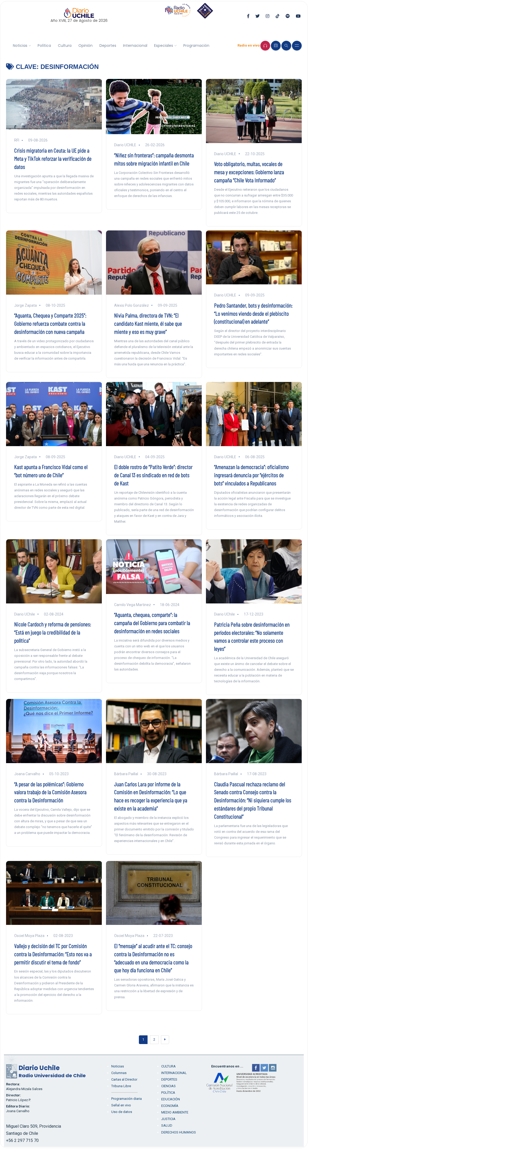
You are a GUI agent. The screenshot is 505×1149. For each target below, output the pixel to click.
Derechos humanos (178, 1132)
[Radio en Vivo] (265, 46)
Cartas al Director (124, 1079)
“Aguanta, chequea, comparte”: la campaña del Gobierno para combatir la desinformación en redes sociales (152, 622)
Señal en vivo (121, 1105)
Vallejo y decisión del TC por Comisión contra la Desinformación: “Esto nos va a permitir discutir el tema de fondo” (53, 953)
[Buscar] (286, 46)
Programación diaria (126, 1099)
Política (44, 45)
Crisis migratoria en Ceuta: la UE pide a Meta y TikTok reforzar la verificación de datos (53, 158)
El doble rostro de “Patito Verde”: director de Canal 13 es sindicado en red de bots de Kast (153, 474)
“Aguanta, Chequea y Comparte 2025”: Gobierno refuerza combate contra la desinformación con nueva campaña (50, 323)
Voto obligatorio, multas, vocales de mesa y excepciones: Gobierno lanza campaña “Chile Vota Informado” (249, 171)
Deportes (107, 45)
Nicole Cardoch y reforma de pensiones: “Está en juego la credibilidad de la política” (52, 632)
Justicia (168, 1119)
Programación (196, 45)
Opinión (85, 45)
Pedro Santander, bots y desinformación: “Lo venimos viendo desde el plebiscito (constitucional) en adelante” (253, 313)
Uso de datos (121, 1112)
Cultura (65, 45)
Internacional (135, 45)
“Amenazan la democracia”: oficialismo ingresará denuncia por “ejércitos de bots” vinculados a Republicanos (251, 474)
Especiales (163, 45)
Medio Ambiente (174, 1112)
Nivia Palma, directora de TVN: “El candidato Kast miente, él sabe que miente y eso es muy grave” (148, 323)
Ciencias (168, 1086)
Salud (166, 1125)
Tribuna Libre (121, 1086)
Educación (170, 1099)
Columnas (119, 1073)
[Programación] (276, 46)
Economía (169, 1106)
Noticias (20, 45)
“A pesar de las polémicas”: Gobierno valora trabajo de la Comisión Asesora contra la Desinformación (50, 792)
